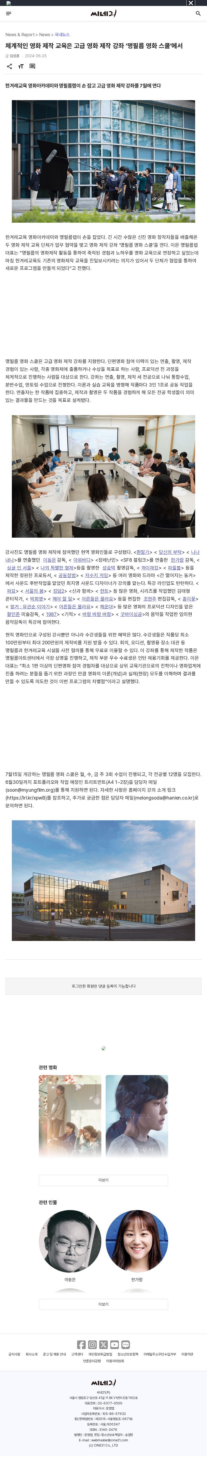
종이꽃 (188, 599)
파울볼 (174, 568)
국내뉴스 (62, 34)
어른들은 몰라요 (97, 599)
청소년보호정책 (128, 1354)
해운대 (106, 606)
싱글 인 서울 (19, 568)
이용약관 (187, 1354)
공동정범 (67, 575)
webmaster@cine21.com (109, 1440)
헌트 (104, 591)
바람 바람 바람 (96, 614)
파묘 (11, 591)
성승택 (108, 568)
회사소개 (31, 1354)
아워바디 (82, 560)
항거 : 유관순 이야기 (30, 606)
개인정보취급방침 (100, 1354)
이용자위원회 (115, 1361)
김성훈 (14, 56)
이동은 (49, 560)
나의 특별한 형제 (57, 568)
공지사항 (14, 1354)
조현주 (150, 599)
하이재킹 (150, 568)
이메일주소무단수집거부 (160, 1354)
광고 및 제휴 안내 (54, 1354)
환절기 (143, 552)
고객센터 (77, 1354)
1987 (51, 614)
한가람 (177, 560)
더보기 (103, 1180)
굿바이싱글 (131, 614)
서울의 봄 (34, 591)
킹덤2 (58, 591)
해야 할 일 (63, 599)
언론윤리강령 (92, 1361)
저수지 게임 (96, 575)
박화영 (36, 599)
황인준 (13, 614)
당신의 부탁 (170, 552)
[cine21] (103, 13)
